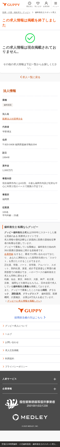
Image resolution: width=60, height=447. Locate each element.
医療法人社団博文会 (12, 118)
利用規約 (9, 358)
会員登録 (8, 254)
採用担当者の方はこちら (28, 317)
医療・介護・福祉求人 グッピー (16, 12)
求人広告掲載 (12, 350)
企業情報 (7, 388)
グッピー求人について (16, 326)
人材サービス (9, 378)
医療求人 (22, 236)
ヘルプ (8, 334)
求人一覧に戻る (31, 77)
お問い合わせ (12, 342)
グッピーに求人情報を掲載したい (24, 301)
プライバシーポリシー (16, 366)
